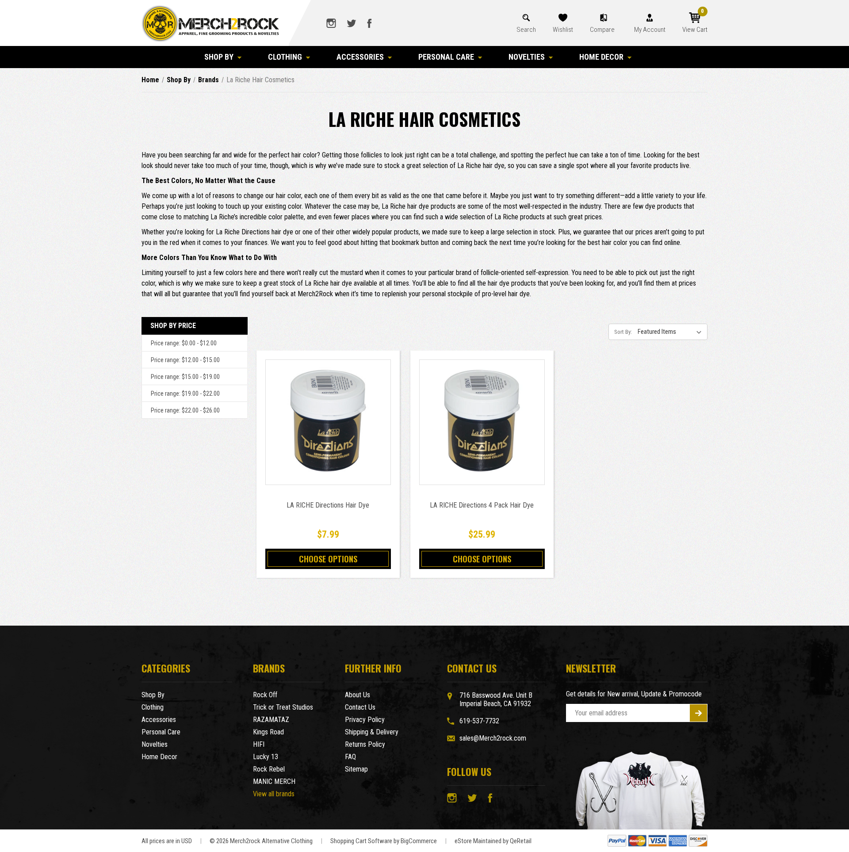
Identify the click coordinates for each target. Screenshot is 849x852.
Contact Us (360, 707)
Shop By (218, 56)
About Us (357, 695)
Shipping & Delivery (371, 732)
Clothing (285, 56)
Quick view (328, 412)
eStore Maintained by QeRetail (493, 841)
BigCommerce (419, 841)
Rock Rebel (269, 769)
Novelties (527, 56)
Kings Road (268, 732)
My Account (649, 30)
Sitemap (356, 769)
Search (526, 30)
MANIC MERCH (274, 781)
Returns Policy (365, 744)
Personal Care (446, 56)
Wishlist (563, 30)
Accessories (360, 56)
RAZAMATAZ (271, 719)
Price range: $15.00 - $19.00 (185, 376)
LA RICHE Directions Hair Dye (328, 505)
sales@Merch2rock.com (492, 738)
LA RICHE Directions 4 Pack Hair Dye (482, 505)
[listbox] (671, 331)
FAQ (350, 757)
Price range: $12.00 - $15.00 (185, 359)
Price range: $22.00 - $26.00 (185, 410)
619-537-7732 (479, 721)
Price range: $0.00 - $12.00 (184, 343)
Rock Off (265, 695)
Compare (603, 30)
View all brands (273, 794)
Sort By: (623, 332)
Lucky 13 (265, 757)
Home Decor (601, 56)
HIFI (258, 744)
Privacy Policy (365, 719)
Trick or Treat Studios (283, 707)
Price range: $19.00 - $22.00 (185, 393)
